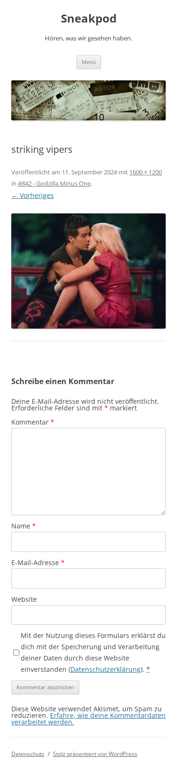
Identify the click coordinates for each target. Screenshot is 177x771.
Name (23, 525)
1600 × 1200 (145, 172)
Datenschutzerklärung (105, 669)
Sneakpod (89, 18)
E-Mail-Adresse (38, 562)
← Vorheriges (32, 195)
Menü (89, 61)
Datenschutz (27, 754)
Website (24, 599)
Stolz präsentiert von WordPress (95, 754)
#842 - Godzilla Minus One (54, 183)
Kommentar (32, 421)
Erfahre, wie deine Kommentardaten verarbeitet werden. (88, 718)
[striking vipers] (88, 271)
